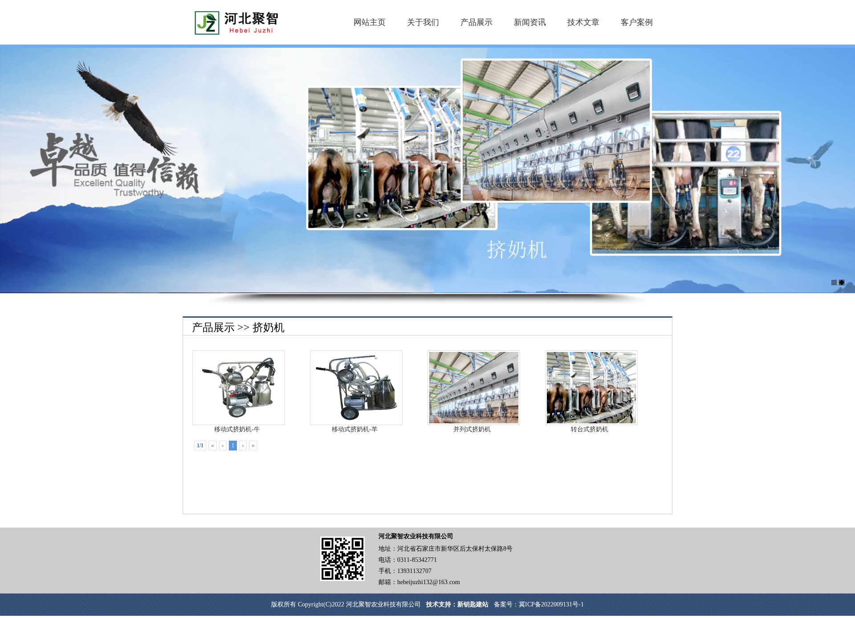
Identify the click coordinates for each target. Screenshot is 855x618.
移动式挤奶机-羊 (355, 429)
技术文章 (583, 22)
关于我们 (423, 22)
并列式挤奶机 (472, 429)
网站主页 (370, 22)
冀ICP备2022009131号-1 (551, 604)
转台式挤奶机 (589, 429)
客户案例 (637, 22)
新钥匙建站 (473, 604)
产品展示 (476, 22)
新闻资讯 (530, 22)
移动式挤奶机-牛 (237, 429)
